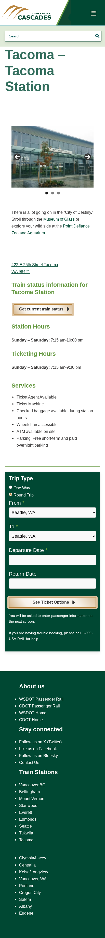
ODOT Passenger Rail (39, 706)
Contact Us (29, 762)
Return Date (22, 573)
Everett (25, 812)
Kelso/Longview (33, 872)
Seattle (25, 826)
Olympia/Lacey (32, 858)
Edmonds (27, 819)
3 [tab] (58, 193)
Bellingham (29, 791)
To (13, 526)
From (16, 502)
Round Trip (24, 495)
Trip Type (21, 478)
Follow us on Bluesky (38, 755)
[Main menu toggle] (93, 12)
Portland (26, 885)
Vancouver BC (32, 785)
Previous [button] (17, 156)
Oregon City (30, 892)
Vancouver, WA (33, 878)
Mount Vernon (31, 798)
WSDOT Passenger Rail (41, 699)
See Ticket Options (51, 602)
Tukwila (26, 833)
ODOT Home (31, 719)
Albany (25, 906)
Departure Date (28, 550)
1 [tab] (46, 193)
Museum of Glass (59, 219)
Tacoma (26, 839)
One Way (22, 488)
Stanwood (28, 805)
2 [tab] (52, 193)
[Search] (97, 36)
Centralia (27, 865)
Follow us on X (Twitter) (40, 742)
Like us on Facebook (38, 748)
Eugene (26, 913)
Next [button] (87, 156)
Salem (25, 899)
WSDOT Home (32, 712)
